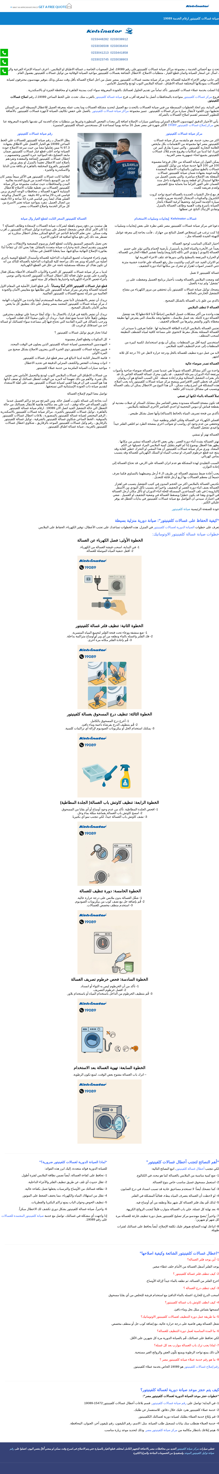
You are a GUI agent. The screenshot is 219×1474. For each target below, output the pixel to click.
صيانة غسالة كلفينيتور (108, 96)
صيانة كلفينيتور (181, 509)
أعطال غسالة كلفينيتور (190, 1168)
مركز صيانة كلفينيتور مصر (161, 1430)
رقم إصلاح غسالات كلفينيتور (201, 1366)
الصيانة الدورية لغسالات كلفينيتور (174, 527)
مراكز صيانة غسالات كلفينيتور (110, 111)
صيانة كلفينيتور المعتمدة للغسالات (22, 1215)
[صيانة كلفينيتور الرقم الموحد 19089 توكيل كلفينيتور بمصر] (197, 6)
